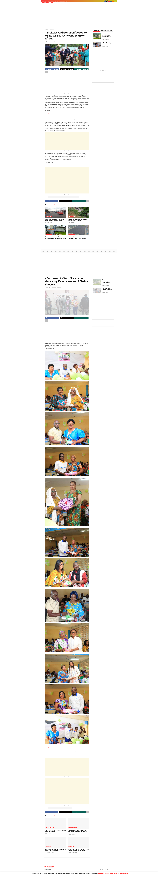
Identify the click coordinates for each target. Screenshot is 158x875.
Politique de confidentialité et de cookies (108, 873)
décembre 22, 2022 (72, 852)
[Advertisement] (79, 17)
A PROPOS (44, 1)
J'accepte (124, 873)
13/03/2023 (47, 287)
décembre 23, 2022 (50, 852)
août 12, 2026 (71, 222)
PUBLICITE (49, 1)
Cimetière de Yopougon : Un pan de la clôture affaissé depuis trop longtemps (63, 119)
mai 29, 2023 (48, 833)
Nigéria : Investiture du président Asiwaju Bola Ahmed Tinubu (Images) (61, 751)
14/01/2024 (47, 41)
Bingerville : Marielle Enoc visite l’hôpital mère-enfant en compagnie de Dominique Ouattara (66, 752)
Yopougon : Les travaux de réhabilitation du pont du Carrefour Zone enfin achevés (64, 117)
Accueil (46, 29)
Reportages (61, 41)
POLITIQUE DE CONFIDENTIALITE (59, 1)
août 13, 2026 (49, 222)
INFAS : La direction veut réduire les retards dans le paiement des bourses (107, 44)
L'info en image (57, 287)
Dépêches (51, 29)
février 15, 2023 (71, 834)
